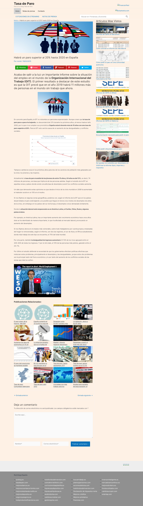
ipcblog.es (20, 480)
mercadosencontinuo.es (111, 483)
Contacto (41, 11)
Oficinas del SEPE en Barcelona (107, 34)
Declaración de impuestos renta (85, 491)
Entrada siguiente (85, 395)
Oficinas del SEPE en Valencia (107, 107)
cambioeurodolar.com (53, 497)
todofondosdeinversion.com (55, 480)
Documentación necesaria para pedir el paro (112, 135)
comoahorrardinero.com (54, 483)
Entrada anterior (21, 395)
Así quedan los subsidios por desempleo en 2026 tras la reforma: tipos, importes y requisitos (112, 165)
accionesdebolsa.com (81, 485)
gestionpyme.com (51, 500)
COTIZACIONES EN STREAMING (27, 16)
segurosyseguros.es (23, 497)
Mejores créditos (79, 494)
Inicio (17, 11)
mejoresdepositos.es (24, 494)
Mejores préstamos (80, 497)
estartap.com (107, 494)
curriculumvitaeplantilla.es (54, 485)
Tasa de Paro (24, 3)
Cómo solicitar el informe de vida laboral (111, 48)
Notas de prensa (29, 11)
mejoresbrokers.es (109, 485)
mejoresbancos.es (23, 485)
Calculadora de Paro (103, 79)
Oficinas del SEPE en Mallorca (107, 121)
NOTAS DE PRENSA (49, 16)
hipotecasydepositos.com (54, 488)
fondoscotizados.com (110, 488)
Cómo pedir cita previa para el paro (109, 149)
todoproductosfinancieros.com (27, 500)
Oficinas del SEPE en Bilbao (106, 93)
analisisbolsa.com (51, 494)
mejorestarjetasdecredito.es (26, 491)
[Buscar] (126, 17)
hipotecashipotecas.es (53, 491)
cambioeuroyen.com (109, 491)
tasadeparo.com (22, 483)
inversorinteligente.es (110, 480)
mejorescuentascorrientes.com (27, 488)
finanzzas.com (78, 500)
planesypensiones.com (81, 483)
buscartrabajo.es (79, 480)
